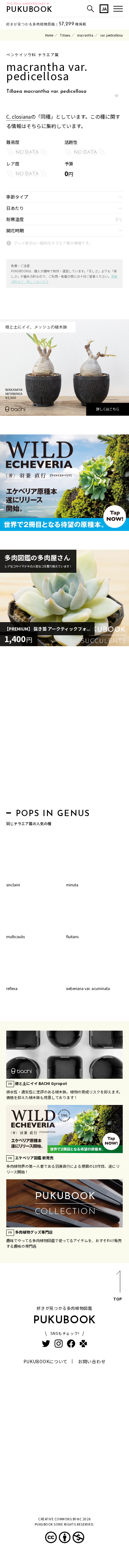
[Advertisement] (64, 729)
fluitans (72, 936)
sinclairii (13, 884)
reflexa (12, 988)
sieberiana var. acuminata (88, 988)
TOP (117, 1298)
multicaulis (15, 936)
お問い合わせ (92, 1361)
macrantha (85, 35)
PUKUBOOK (29, 10)
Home (49, 35)
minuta (72, 884)
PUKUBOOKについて (45, 1361)
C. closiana (18, 116)
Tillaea (65, 35)
